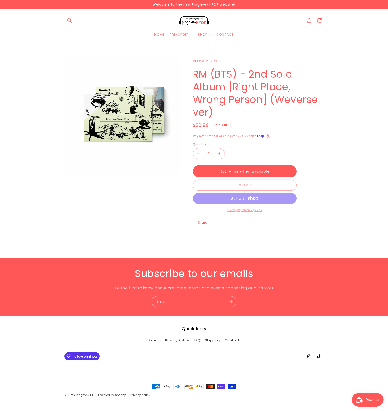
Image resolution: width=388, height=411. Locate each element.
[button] (69, 20)
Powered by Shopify (112, 395)
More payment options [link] (245, 209)
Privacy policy (140, 395)
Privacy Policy (177, 340)
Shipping (212, 340)
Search (154, 340)
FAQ (197, 340)
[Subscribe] (231, 301)
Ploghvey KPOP (86, 395)
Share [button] (202, 222)
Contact (232, 340)
